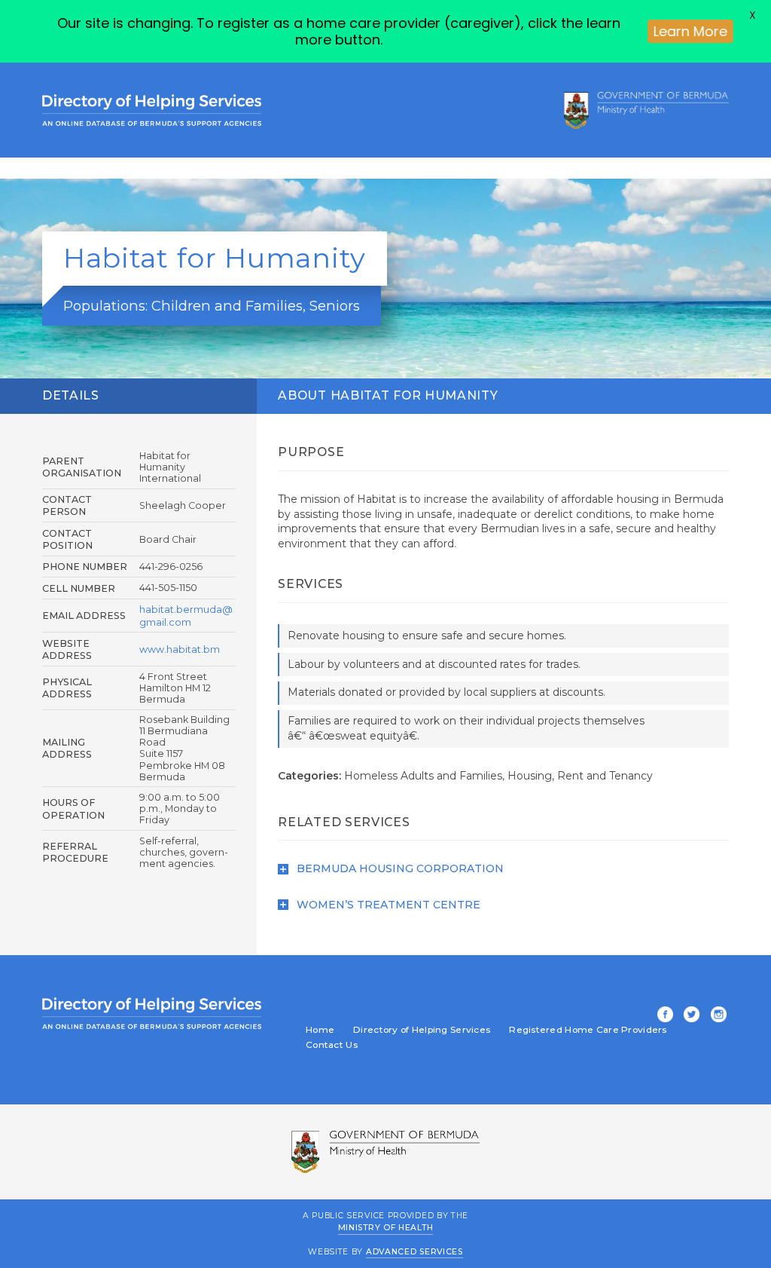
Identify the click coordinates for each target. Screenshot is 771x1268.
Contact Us (332, 1045)
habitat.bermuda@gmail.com (186, 615)
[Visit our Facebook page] (662, 1016)
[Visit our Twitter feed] (688, 1016)
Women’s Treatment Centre (387, 904)
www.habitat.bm (179, 649)
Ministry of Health (386, 1228)
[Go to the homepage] (151, 110)
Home (320, 1030)
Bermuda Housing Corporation (399, 868)
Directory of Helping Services (421, 1030)
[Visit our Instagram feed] (716, 1016)
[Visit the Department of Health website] (646, 110)
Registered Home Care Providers (587, 1030)
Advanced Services (414, 1252)
